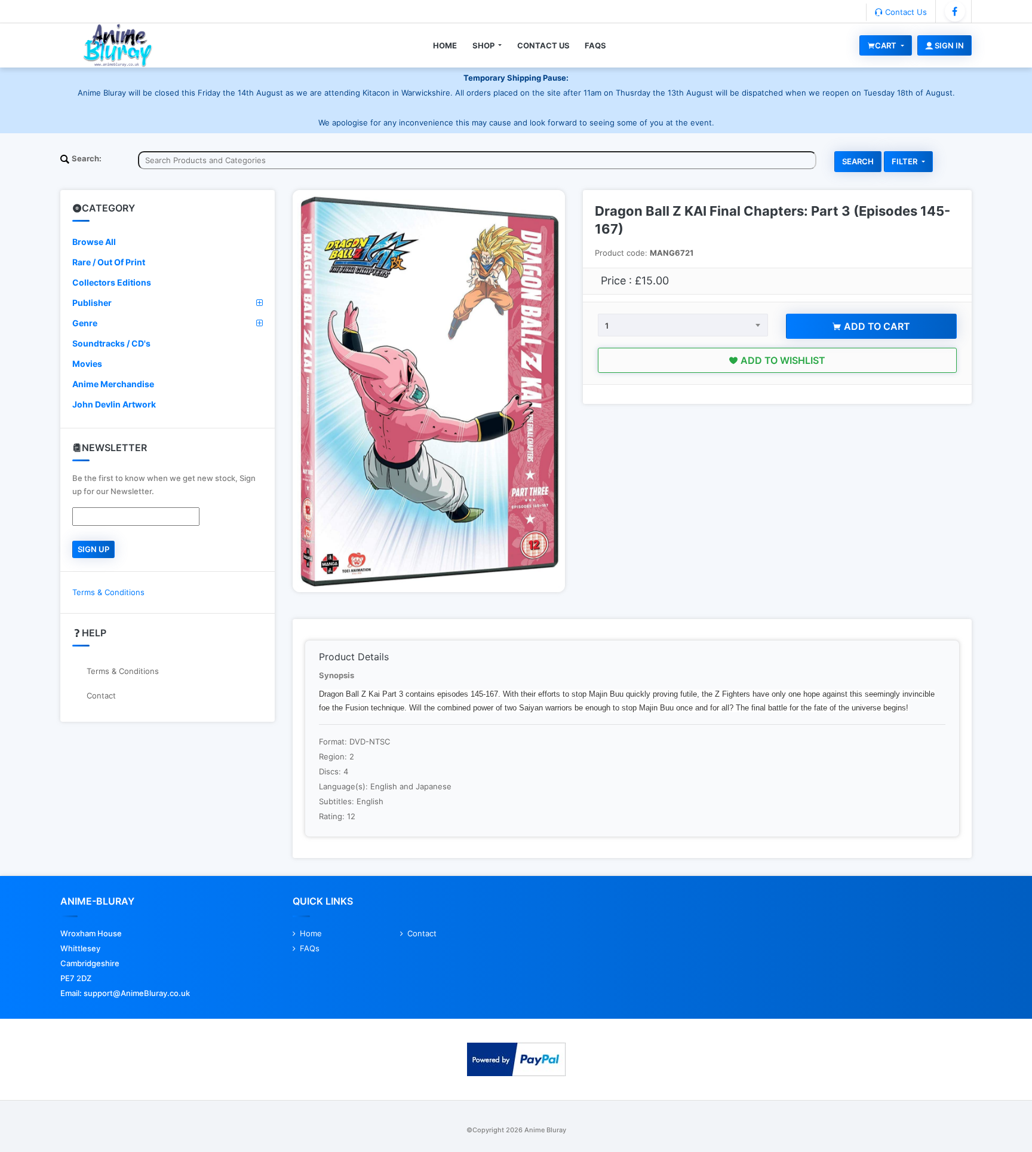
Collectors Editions (111, 282)
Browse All (94, 242)
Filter (905, 161)
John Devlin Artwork (114, 404)
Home (445, 45)
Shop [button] (484, 45)
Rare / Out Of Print (108, 262)
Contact (101, 695)
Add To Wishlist (781, 360)
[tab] (167, 242)
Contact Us (905, 12)
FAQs (595, 45)
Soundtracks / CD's (111, 343)
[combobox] (683, 325)
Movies (87, 364)
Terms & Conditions (108, 592)
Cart (886, 45)
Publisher (92, 303)
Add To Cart (875, 326)
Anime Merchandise (113, 384)
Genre (84, 323)
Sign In (948, 45)
